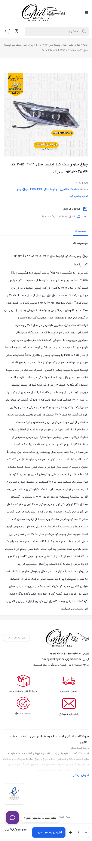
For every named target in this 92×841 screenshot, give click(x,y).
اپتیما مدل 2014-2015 (48, 45)
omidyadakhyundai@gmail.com (61, 659)
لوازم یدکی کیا (71, 45)
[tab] (80, 231)
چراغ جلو (22, 189)
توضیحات (80, 231)
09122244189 (74, 654)
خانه (85, 45)
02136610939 (57, 654)
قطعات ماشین (69, 189)
